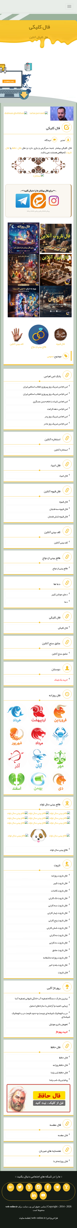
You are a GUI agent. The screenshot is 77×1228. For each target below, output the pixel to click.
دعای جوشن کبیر (59, 594)
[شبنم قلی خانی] (15, 114)
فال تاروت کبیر (60, 883)
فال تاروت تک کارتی (58, 897)
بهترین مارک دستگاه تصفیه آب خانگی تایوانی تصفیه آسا (41, 998)
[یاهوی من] (66, 1187)
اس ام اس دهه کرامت (57, 408)
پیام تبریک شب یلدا (58, 1079)
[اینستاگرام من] (38, 1187)
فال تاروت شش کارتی (57, 927)
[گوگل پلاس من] (10, 1187)
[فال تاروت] (56, 239)
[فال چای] (56, 302)
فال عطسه (63, 1135)
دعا (66, 601)
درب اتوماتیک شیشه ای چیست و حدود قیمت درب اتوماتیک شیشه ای (41, 1015)
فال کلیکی (39, 26)
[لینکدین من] (33, 1195)
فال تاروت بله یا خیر (58, 964)
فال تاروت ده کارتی (58, 942)
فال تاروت (63, 972)
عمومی (50, 356)
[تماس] (29, 1187)
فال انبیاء (63, 475)
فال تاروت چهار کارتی (57, 912)
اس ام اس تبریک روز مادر (56, 423)
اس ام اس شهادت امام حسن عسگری (50, 401)
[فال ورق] (24, 302)
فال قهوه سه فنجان (58, 508)
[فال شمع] (24, 270)
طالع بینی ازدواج (60, 568)
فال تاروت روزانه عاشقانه (55, 957)
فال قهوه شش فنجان (58, 516)
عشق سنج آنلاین (60, 653)
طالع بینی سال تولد (59, 849)
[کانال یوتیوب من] (43, 1195)
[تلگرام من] (57, 1187)
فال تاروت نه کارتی (59, 935)
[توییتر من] (19, 1187)
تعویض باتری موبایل (58, 1024)
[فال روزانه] (24, 239)
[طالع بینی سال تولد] (38, 825)
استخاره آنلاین (61, 449)
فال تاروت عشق (60, 950)
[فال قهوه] (56, 270)
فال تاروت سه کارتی (58, 905)
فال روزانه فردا (60, 1161)
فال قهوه (63, 501)
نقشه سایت (24, 1217)
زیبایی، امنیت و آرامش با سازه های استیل (48, 1005)
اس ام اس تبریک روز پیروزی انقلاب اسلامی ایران (45, 386)
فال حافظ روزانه (60, 1064)
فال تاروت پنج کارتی (58, 920)
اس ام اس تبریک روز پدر (56, 416)
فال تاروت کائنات (59, 890)
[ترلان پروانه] (39, 114)
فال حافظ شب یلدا (59, 1072)
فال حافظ (16, 147)
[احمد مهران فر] (61, 114)
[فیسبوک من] (47, 1187)
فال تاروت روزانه (59, 875)
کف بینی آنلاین (61, 542)
